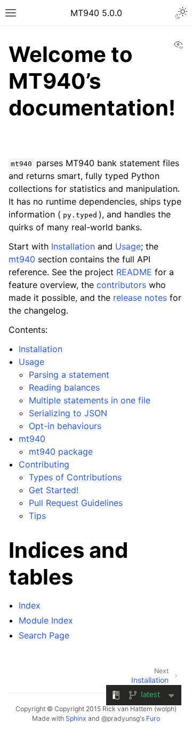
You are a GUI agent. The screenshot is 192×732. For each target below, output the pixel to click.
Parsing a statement (69, 374)
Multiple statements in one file (89, 400)
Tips (37, 515)
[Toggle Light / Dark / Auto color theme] (181, 12)
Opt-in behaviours (65, 425)
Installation (40, 349)
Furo (153, 718)
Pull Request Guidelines (76, 502)
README (134, 272)
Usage (31, 361)
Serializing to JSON (68, 413)
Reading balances (64, 387)
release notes (140, 297)
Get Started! (53, 490)
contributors (121, 284)
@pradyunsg (120, 718)
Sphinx (76, 718)
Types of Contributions (75, 477)
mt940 (32, 438)
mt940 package (61, 451)
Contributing (44, 464)
